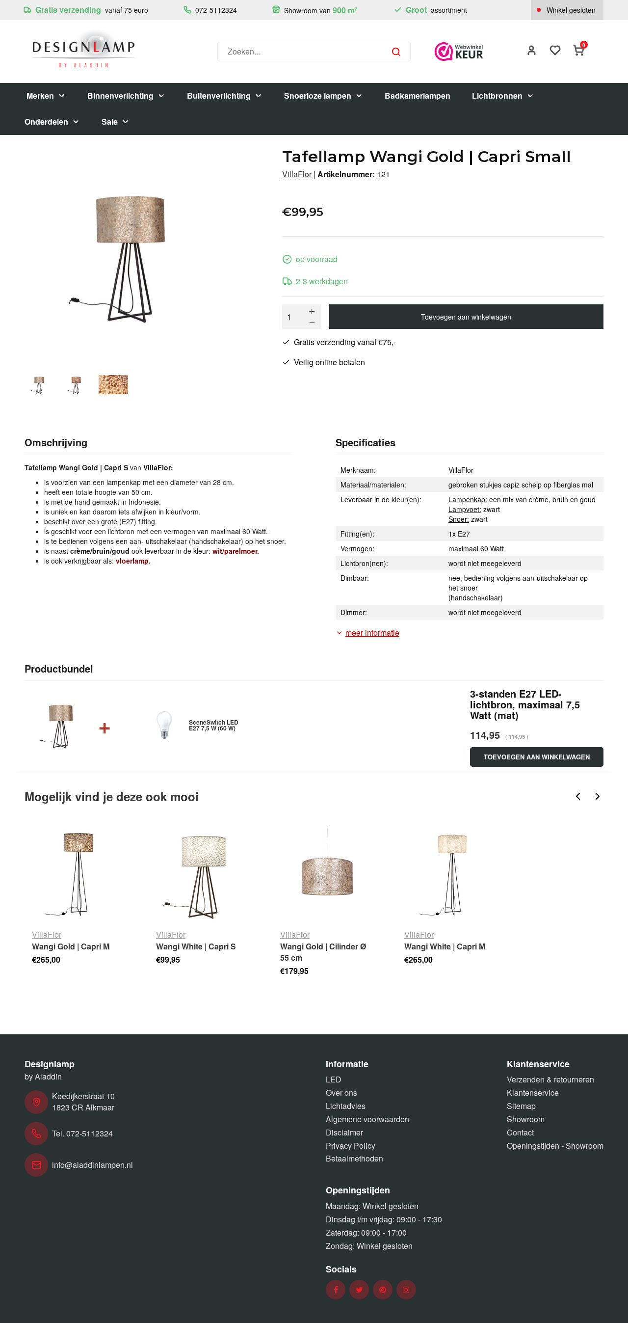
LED (333, 1079)
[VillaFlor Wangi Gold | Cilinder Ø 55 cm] (327, 874)
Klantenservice (533, 1092)
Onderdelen (46, 121)
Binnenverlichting (120, 95)
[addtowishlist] (555, 51)
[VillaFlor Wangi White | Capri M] (451, 874)
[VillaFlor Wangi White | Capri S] (203, 874)
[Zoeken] (396, 51)
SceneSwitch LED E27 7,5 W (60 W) (213, 725)
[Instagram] (406, 1290)
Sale (110, 121)
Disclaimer (344, 1132)
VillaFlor (297, 174)
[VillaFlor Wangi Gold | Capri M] (79, 874)
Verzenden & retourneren (550, 1079)
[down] (312, 322)
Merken (40, 95)
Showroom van (319, 10)
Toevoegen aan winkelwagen (466, 317)
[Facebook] (336, 1290)
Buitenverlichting (219, 95)
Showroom (526, 1119)
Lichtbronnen (497, 95)
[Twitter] (359, 1290)
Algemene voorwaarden (367, 1119)
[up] (312, 311)
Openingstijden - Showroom (555, 1145)
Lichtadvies (346, 1105)
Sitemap (521, 1105)
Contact (520, 1132)
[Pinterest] (382, 1290)
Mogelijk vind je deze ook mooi (112, 796)
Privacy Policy (350, 1145)
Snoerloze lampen (317, 95)
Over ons (341, 1092)
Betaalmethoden (354, 1158)
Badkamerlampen (417, 95)
